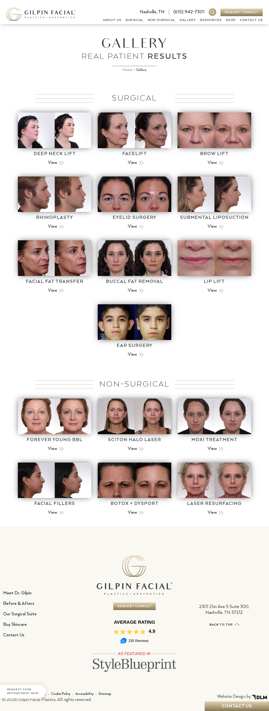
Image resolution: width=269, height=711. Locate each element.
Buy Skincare (15, 624)
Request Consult (241, 12)
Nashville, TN (152, 11)
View (52, 162)
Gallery (187, 20)
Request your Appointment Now (22, 691)
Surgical (134, 20)
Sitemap (105, 694)
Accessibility (84, 694)
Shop (231, 20)
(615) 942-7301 (188, 11)
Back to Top (222, 624)
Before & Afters (18, 603)
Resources (211, 20)
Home (128, 70)
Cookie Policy (60, 694)
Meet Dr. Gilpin (17, 593)
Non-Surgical (161, 20)
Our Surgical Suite (20, 614)
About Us (112, 20)
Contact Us (251, 20)
